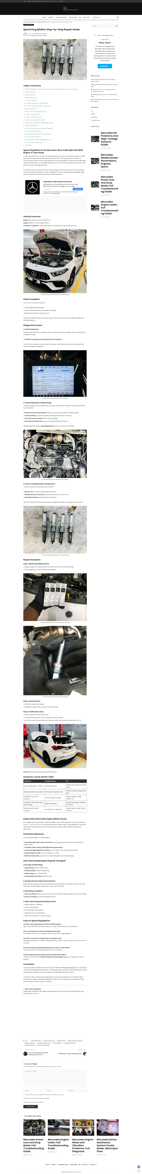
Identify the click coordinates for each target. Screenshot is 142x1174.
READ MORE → (105, 66)
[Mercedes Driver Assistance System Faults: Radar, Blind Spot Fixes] (108, 1127)
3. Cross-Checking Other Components (38, 106)
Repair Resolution (30, 109)
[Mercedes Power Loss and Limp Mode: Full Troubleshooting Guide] (95, 184)
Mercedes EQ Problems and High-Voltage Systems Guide (109, 138)
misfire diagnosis (57, 1043)
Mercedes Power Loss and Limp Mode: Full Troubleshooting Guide (109, 184)
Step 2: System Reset (33, 114)
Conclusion (28, 145)
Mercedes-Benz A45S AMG (70, 170)
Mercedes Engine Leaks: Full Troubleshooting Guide (58, 1144)
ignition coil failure (30, 1043)
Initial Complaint (30, 95)
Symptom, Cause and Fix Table (34, 120)
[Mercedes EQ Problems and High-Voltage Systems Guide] (95, 139)
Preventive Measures (31, 126)
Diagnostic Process (31, 98)
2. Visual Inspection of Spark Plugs (37, 103)
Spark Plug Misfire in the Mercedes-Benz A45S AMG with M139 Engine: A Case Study (51, 89)
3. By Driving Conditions (33, 137)
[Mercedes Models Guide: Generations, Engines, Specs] (95, 161)
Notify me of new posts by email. (34, 1102)
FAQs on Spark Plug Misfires (33, 142)
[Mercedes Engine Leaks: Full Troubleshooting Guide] (95, 208)
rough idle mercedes (70, 1043)
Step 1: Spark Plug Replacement (36, 112)
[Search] (118, 17)
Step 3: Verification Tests (34, 117)
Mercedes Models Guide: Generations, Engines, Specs (109, 160)
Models (93, 114)
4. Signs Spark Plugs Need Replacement (38, 140)
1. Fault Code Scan (31, 100)
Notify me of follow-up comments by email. (37, 1098)
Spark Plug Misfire (29, 1045)
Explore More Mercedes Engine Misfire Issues (39, 123)
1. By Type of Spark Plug (33, 131)
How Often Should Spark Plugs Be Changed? (39, 128)
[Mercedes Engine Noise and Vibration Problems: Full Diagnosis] (83, 1127)
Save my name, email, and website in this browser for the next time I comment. (44, 1094)
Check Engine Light (36, 1040)
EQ (92, 111)
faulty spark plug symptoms (75, 1040)
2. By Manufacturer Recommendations (38, 134)
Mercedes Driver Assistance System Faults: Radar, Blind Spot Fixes (107, 1145)
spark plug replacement (43, 1045)
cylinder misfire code (49, 1040)
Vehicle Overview (30, 92)
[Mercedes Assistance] (71, 8)
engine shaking (61, 1040)
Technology (94, 117)
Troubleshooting (28, 24)
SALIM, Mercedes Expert (40, 33)
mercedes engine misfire (44, 1043)
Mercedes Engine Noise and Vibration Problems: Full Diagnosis (82, 1145)
